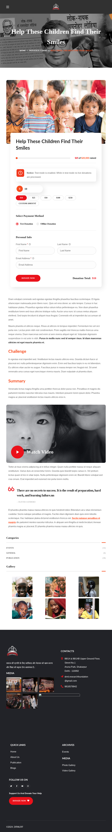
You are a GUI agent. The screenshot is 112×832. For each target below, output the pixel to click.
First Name (22, 244)
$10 (21, 198)
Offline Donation (48, 224)
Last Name (62, 244)
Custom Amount (27, 203)
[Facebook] (17, 786)
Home (23, 51)
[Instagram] (28, 786)
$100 (58, 198)
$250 (70, 198)
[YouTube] (22, 786)
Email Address (23, 258)
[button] (21, 801)
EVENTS (56, 548)
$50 (46, 198)
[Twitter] (11, 786)
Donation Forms (38, 51)
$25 (33, 198)
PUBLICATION (56, 558)
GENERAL (56, 553)
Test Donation (26, 224)
